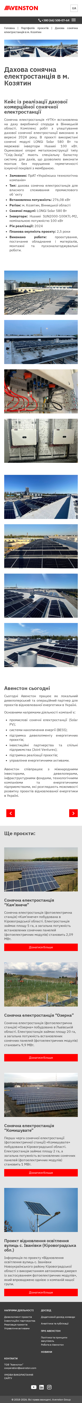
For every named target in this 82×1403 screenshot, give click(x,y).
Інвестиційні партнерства (19, 1320)
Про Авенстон (51, 1330)
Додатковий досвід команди (58, 1316)
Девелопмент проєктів (18, 1316)
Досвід (46, 1310)
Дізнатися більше (41, 947)
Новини (46, 1351)
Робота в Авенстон (52, 1344)
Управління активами (17, 1328)
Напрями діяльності (19, 1310)
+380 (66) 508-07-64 (55, 20)
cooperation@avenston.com (20, 1368)
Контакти (11, 1358)
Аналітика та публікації (55, 1323)
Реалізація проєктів (16, 1324)
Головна (9, 28)
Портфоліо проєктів (35, 28)
